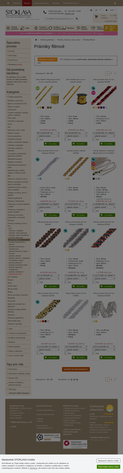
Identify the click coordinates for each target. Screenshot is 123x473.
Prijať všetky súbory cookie (108, 467)
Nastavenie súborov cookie (108, 461)
